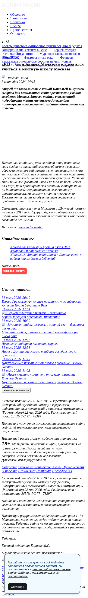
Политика (43, 471)
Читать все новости (16, 390)
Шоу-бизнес (26, 471)
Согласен (17, 586)
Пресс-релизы (62, 471)
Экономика (26, 467)
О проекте (9, 471)
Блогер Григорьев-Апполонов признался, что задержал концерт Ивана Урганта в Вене (42, 48)
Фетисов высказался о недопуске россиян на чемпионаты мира (37, 61)
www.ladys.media (31, 227)
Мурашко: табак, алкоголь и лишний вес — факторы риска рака (41, 55)
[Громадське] (44, 5)
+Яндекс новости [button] (14, 271)
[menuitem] (48, 14)
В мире (56, 467)
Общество (9, 467)
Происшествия (73, 467)
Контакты (42, 467)
